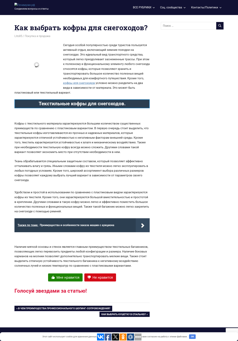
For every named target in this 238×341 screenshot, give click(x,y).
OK (192, 336)
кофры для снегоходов (79, 83)
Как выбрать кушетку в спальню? (123, 315)
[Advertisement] (187, 90)
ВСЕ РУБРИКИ (142, 7)
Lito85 (18, 36)
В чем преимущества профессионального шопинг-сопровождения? (64, 309)
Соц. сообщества (171, 7)
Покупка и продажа (37, 36)
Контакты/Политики (204, 7)
